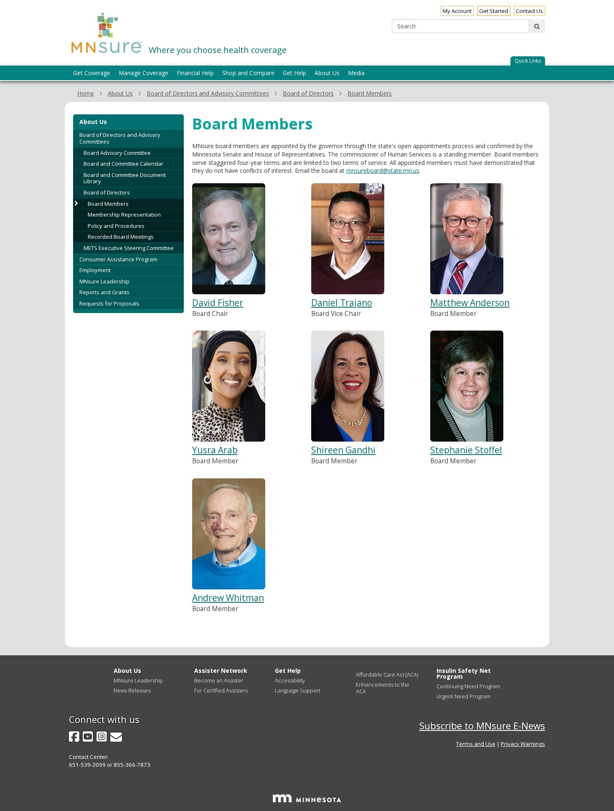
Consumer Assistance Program (118, 259)
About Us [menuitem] (327, 73)
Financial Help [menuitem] (195, 73)
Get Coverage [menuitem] (91, 73)
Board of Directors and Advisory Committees (208, 93)
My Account (457, 11)
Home (85, 93)
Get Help (288, 671)
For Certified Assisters (221, 690)
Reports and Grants (104, 292)
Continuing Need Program (468, 686)
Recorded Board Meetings (121, 236)
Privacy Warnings (523, 744)
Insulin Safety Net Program (463, 673)
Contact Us (529, 11)
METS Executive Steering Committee (129, 248)
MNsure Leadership (104, 281)
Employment (95, 270)
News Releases (132, 690)
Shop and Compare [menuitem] (248, 73)
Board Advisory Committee (117, 153)
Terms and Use (475, 744)
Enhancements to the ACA (382, 688)
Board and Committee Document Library (125, 178)
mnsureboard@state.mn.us (382, 170)
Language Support (297, 690)
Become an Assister (218, 680)
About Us (120, 93)
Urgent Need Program (463, 696)
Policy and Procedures (116, 226)
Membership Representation (124, 214)
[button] (527, 61)
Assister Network (220, 671)
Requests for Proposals (109, 303)
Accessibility (290, 680)
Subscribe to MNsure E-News (482, 725)
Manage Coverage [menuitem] (143, 73)
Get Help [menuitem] (294, 73)
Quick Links (528, 60)
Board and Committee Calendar (123, 163)
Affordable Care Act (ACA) (387, 674)
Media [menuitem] (356, 73)
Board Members (370, 93)
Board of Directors (308, 93)
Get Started (493, 11)
